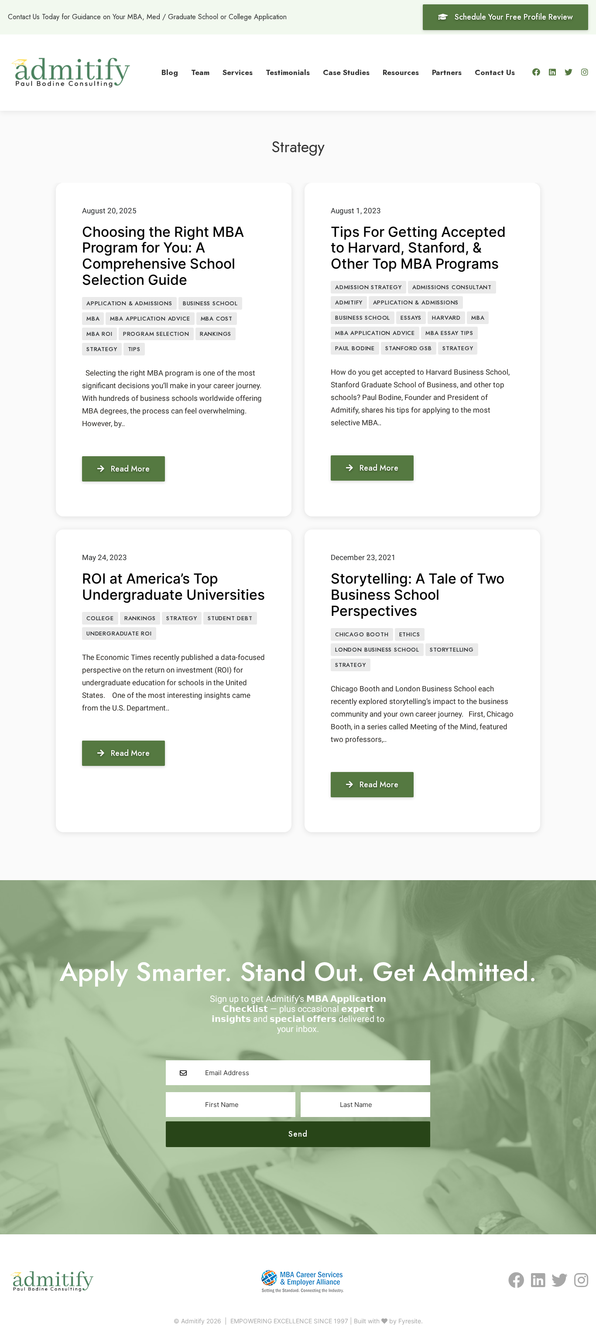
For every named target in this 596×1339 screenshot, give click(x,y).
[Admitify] (71, 71)
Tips (134, 349)
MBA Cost (217, 318)
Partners (447, 72)
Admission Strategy (368, 287)
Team (200, 72)
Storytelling (452, 650)
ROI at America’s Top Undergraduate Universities (173, 586)
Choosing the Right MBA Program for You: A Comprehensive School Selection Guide (163, 255)
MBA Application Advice (150, 318)
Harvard (446, 318)
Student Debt (230, 618)
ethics (409, 634)
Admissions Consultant (452, 287)
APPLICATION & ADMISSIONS (129, 303)
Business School (210, 303)
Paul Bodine (355, 348)
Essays (411, 318)
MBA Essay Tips (449, 333)
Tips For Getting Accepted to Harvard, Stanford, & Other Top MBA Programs (418, 248)
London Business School (377, 650)
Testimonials (288, 72)
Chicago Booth (362, 634)
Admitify (349, 302)
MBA (92, 318)
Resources (401, 72)
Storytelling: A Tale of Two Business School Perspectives (417, 594)
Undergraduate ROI (119, 633)
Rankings (216, 334)
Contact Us (495, 72)
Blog (169, 72)
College (100, 618)
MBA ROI (99, 334)
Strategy (101, 349)
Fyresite (409, 1321)
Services (238, 72)
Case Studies (346, 72)
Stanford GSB (408, 348)
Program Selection (156, 334)
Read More (130, 469)
